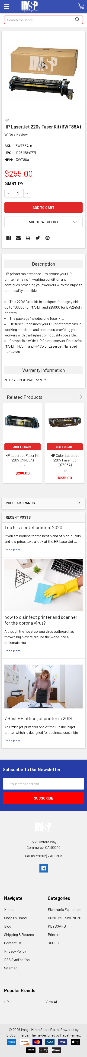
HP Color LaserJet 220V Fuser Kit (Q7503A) (65, 460)
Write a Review (16, 134)
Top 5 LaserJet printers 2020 (33, 527)
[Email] (18, 238)
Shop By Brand (15, 917)
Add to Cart (22, 447)
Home (8, 909)
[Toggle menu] (6, 6)
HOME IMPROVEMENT (65, 917)
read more (12, 549)
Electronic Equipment (65, 909)
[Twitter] (38, 238)
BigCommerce (17, 1035)
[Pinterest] (47, 238)
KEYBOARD (57, 926)
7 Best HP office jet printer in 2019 (38, 718)
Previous (74, 397)
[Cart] (81, 6)
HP (6, 1001)
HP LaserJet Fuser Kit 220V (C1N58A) (22, 457)
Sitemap (10, 968)
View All (51, 1001)
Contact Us (13, 943)
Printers (54, 934)
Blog (7, 926)
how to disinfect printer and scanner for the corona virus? (40, 620)
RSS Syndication (17, 959)
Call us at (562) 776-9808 (43, 855)
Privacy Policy (15, 951)
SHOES (53, 943)
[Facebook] (8, 238)
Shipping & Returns (19, 934)
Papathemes (70, 1035)
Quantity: (13, 183)
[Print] (28, 238)
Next (80, 397)
